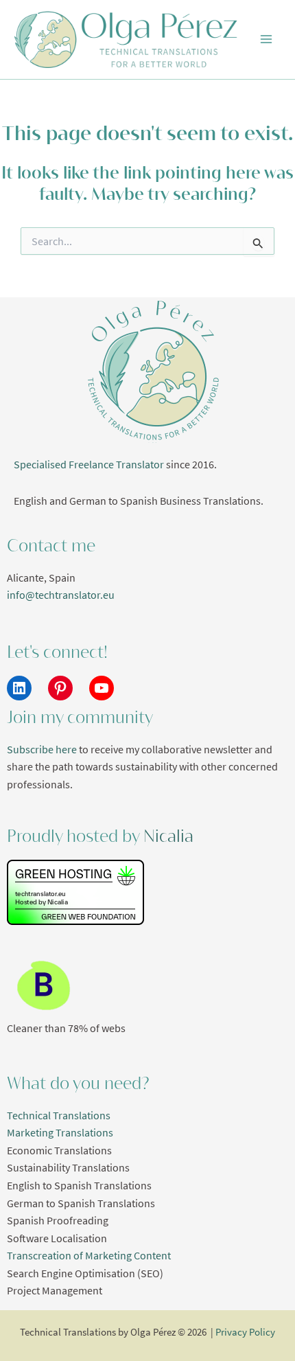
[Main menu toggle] (266, 39)
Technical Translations (58, 1115)
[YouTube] (101, 688)
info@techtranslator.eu (61, 595)
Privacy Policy (245, 1332)
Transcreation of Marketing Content (89, 1255)
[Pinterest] (60, 688)
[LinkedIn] (19, 688)
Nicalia (168, 836)
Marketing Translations (60, 1132)
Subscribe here (42, 749)
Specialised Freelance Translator (89, 464)
